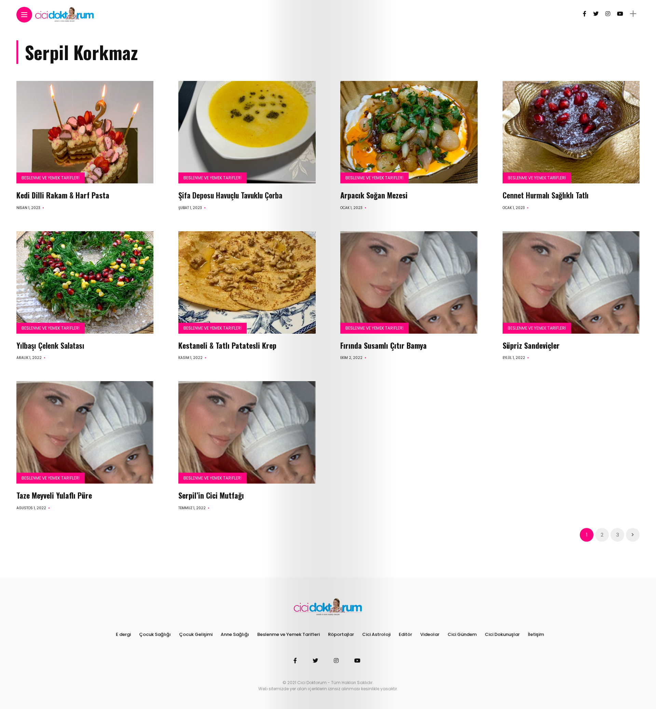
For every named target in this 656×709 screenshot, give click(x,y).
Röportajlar (341, 634)
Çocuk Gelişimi (196, 634)
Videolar (429, 634)
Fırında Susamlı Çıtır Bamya (383, 345)
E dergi (123, 634)
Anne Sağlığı (235, 634)
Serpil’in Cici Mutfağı (211, 495)
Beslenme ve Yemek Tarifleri (51, 178)
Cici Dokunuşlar (502, 634)
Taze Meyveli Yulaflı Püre (54, 495)
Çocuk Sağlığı (155, 634)
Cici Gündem (462, 634)
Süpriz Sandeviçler (531, 345)
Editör (405, 634)
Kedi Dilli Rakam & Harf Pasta (62, 195)
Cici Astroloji (376, 634)
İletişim (536, 634)
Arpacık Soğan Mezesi (376, 195)
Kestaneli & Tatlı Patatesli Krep (227, 345)
